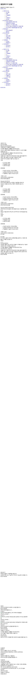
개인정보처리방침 (5, 661)
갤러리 (7, 31)
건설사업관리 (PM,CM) (11, 21)
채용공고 (8, 42)
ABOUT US (6, 11)
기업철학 (8, 15)
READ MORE (4, 254)
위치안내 (8, 45)
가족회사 (8, 17)
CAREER (5, 40)
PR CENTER (6, 33)
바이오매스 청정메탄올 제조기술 (14, 27)
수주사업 (8, 38)
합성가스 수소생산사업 (11, 24)
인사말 (7, 12)
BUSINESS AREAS (7, 20)
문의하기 (8, 46)
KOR (2, 8)
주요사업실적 (9, 30)
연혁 (7, 13)
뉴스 (7, 34)
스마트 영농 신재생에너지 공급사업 (14, 26)
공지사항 (8, 35)
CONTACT (5, 44)
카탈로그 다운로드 (10, 147)
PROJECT (5, 29)
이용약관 (3, 660)
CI (6, 16)
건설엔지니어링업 (10, 23)
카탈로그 (8, 37)
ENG (5, 8)
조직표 (7, 19)
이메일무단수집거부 (5, 662)
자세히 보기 (3, 147)
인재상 (7, 41)
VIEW (2, 185)
